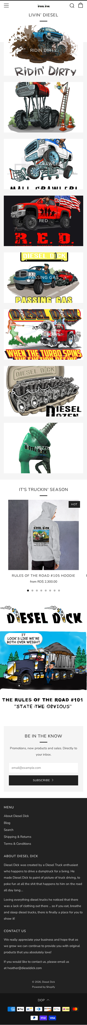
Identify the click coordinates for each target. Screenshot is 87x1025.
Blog (7, 823)
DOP (41, 1000)
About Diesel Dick (16, 816)
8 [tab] (59, 590)
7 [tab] (55, 590)
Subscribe (41, 780)
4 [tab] (41, 590)
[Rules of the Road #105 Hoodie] (43, 535)
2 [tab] (32, 590)
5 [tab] (46, 590)
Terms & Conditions (17, 844)
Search (9, 830)
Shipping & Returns (17, 837)
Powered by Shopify (43, 987)
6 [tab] (50, 590)
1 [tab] (28, 590)
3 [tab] (37, 590)
